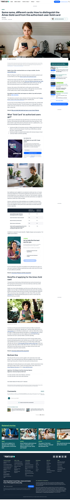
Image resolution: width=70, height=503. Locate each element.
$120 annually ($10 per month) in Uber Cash (28, 343)
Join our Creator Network (51, 470)
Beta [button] (41, 391)
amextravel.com (34, 332)
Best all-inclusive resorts (29, 466)
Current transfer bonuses (18, 463)
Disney (37, 470)
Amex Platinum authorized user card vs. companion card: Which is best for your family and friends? (28, 445)
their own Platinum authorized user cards (34, 81)
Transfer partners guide (18, 461)
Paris (36, 466)
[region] (25, 406)
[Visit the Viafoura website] (42, 414)
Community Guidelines (23, 393)
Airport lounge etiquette (29, 471)
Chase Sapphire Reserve (8, 464)
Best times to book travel (29, 464)
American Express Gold (7, 467)
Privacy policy (59, 464)
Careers (48, 464)
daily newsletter (15, 95)
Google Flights (27, 461)
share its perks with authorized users (28, 76)
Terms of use (59, 465)
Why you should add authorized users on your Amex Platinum (25, 110)
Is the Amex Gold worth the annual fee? (20, 350)
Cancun (37, 469)
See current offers (59, 100)
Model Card (59, 471)
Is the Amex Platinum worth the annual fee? (21, 272)
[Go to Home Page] (4, 1)
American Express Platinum (8, 465)
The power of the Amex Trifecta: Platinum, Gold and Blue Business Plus (45, 444)
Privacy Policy (32, 156)
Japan (37, 463)
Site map (48, 467)
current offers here (11, 72)
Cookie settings (60, 467)
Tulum (37, 467)
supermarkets (10, 330)
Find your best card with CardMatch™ (59, 104)
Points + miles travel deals (18, 464)
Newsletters (48, 469)
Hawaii (37, 461)
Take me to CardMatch (29, 260)
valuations (9, 294)
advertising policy (10, 65)
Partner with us (49, 472)
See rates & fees (52, 72)
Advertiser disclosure (64, 1)
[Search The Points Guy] (69, 1)
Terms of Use (33, 155)
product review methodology (18, 65)
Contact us (48, 466)
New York (37, 464)
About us (48, 461)
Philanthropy (49, 463)
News (3, 9)
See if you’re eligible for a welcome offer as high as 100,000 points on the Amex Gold (9, 445)
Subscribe (57, 1)
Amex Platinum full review (13, 367)
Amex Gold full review (27, 367)
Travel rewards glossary (29, 475)
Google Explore (27, 463)
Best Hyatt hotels (28, 470)
